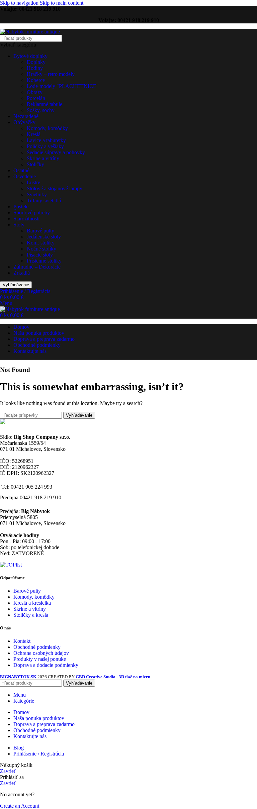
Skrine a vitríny (43, 158)
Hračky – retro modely (51, 74)
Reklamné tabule (44, 104)
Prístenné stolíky (44, 261)
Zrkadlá (21, 273)
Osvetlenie (24, 176)
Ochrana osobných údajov (41, 653)
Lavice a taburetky (46, 140)
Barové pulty (40, 230)
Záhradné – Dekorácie (37, 267)
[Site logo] (30, 31)
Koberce (36, 80)
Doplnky (36, 62)
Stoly (18, 224)
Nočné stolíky (41, 248)
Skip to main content (61, 3)
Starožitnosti (26, 218)
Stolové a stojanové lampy (54, 188)
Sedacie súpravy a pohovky (56, 152)
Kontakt (21, 641)
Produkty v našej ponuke (39, 659)
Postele (20, 206)
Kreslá (33, 134)
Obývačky (24, 122)
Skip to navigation (20, 3)
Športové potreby (31, 212)
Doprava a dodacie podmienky (45, 665)
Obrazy (34, 92)
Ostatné (21, 170)
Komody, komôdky (47, 128)
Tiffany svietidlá (44, 200)
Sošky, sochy (41, 110)
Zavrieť (8, 771)
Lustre (33, 182)
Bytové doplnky (30, 56)
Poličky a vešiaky (45, 146)
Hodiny (35, 68)
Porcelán (36, 98)
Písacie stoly (40, 255)
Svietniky (37, 194)
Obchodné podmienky (37, 647)
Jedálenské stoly (44, 236)
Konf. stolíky (41, 242)
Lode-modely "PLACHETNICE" (63, 86)
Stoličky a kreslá (30, 615)
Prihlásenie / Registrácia (38, 753)
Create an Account (19, 806)
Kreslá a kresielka (32, 603)
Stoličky (35, 164)
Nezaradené (25, 116)
